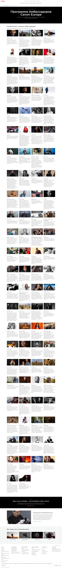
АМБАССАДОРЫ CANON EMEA (26, 22)
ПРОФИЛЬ (8, 37)
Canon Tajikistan (3, 565)
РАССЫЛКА (31, 499)
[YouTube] (60, 565)
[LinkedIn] (56, 565)
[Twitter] (58, 565)
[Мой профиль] (60, 1)
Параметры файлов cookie (48, 563)
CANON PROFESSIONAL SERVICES (35, 22)
